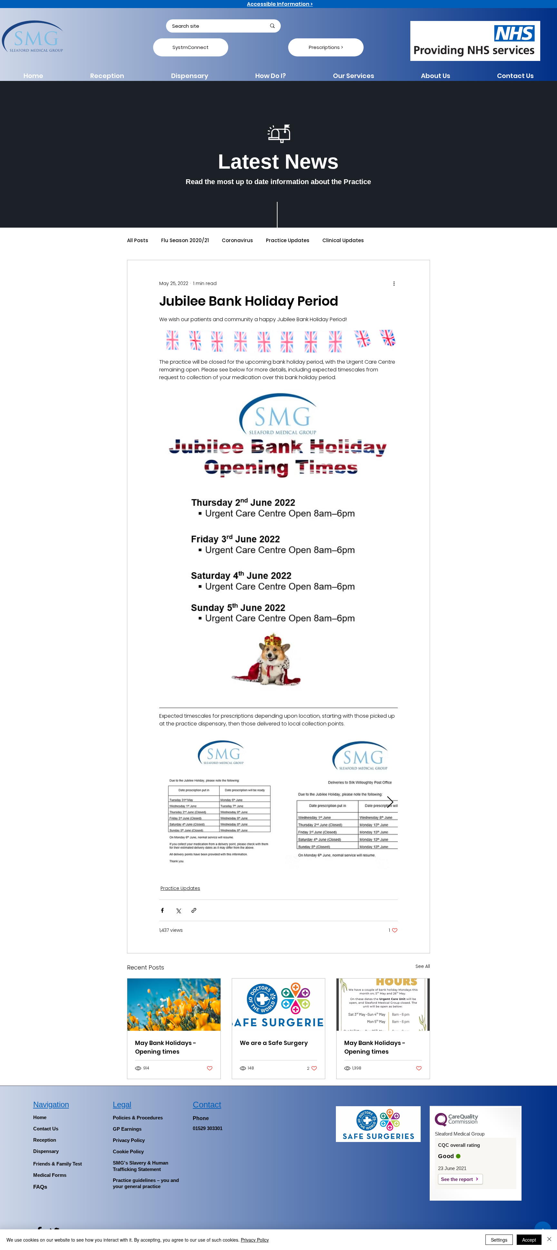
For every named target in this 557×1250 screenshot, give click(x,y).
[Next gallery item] (390, 802)
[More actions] (394, 283)
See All (422, 966)
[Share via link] (194, 910)
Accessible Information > (280, 4)
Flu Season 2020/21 (185, 240)
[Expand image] (221, 802)
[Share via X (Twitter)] (178, 910)
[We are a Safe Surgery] (278, 1005)
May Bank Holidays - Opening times (165, 1047)
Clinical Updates (343, 240)
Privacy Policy (255, 1239)
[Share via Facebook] (162, 910)
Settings (499, 1239)
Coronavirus (237, 240)
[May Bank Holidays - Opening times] (173, 1005)
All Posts (137, 240)
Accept (529, 1239)
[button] (270, 76)
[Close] (549, 1240)
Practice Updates (287, 240)
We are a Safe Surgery (274, 1043)
